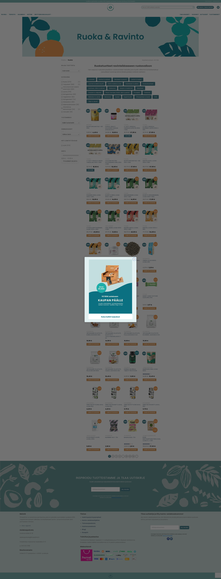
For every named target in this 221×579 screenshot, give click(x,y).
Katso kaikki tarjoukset (110, 316)
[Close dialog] (134, 259)
